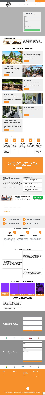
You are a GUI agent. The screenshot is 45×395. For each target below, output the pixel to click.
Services (24, 4)
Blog (27, 4)
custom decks (10, 303)
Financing (35, 4)
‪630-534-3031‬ (29, 0)
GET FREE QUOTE (40, 0)
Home (17, 4)
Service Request (39, 2)
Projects (31, 4)
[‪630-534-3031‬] (26, 0)
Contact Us (39, 4)
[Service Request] (41, 2)
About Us (20, 4)
